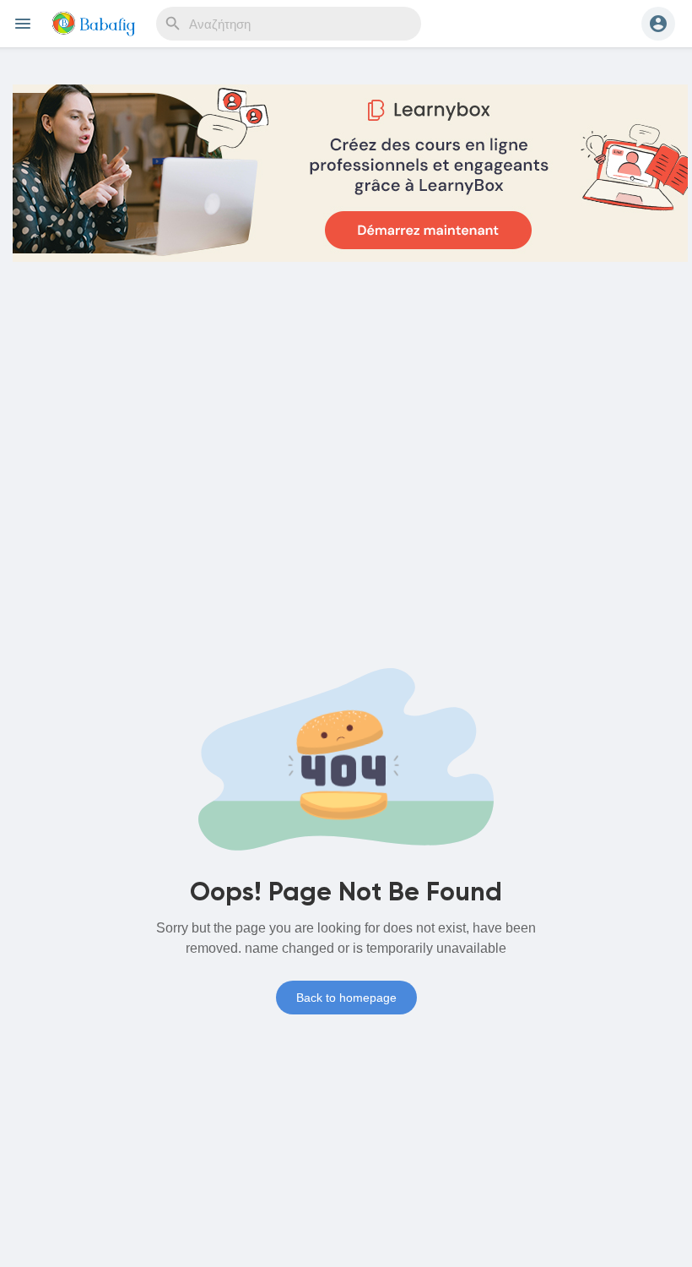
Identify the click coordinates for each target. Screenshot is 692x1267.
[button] (658, 24)
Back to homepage (346, 997)
